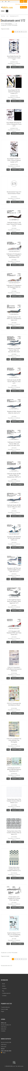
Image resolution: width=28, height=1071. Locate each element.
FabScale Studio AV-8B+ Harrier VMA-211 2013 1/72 (14, 506)
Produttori (4, 988)
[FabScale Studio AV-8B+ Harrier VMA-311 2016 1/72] (8, 391)
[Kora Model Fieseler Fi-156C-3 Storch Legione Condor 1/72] (8, 169)
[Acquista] (9, 1)
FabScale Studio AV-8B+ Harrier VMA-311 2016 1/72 (14, 381)
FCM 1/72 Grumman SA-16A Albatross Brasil (14, 704)
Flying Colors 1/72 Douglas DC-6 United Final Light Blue (14, 898)
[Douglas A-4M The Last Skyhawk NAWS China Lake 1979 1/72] (8, 579)
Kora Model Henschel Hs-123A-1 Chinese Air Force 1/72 (14, 124)
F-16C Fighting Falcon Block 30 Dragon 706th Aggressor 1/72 (14, 601)
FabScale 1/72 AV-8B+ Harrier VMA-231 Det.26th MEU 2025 (14, 350)
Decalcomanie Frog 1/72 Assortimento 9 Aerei (14, 192)
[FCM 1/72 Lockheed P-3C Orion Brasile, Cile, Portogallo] (8, 749)
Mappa (4, 1052)
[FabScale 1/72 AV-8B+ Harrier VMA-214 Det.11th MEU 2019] (8, 453)
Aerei (7, 16)
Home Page (3, 16)
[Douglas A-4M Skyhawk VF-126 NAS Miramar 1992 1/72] (8, 547)
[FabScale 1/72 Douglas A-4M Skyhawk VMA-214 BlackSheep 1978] (8, 265)
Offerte (3, 986)
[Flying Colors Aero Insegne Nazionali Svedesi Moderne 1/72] (8, 878)
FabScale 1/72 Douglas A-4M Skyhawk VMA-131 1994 (14, 287)
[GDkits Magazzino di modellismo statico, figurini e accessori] (7, 7)
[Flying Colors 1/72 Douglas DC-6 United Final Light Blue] (8, 907)
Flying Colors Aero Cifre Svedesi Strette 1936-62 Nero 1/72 (14, 832)
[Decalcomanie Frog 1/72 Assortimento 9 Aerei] (8, 202)
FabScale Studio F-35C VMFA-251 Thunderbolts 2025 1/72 (14, 318)
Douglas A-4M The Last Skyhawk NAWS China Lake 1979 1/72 (14, 569)
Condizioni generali (6, 993)
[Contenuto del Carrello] (6, 1)
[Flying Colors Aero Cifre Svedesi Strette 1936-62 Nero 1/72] (8, 842)
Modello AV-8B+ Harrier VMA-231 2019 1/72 (14, 412)
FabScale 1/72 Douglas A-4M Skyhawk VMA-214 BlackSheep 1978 (14, 255)
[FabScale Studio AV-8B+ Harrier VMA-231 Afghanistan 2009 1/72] (8, 484)
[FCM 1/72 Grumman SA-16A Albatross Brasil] (8, 713)
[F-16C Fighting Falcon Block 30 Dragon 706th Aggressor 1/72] (8, 610)
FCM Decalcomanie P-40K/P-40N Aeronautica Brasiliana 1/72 (14, 769)
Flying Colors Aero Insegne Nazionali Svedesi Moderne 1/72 (14, 868)
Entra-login (17, 4)
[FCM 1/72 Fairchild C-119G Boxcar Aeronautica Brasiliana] (8, 678)
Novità (3, 983)
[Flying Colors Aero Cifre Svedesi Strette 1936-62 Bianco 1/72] (8, 810)
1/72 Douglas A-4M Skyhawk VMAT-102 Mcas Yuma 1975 (14, 632)
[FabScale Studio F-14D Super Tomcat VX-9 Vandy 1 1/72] (8, 233)
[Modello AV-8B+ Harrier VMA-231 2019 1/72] (8, 421)
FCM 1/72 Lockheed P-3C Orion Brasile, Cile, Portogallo (14, 740)
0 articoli (24, 7)
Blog (3, 991)
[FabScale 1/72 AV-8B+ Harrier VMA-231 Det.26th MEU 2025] (8, 359)
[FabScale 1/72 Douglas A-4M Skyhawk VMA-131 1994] (8, 296)
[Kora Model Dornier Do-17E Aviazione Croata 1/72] (8, 67)
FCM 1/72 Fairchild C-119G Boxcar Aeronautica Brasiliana (14, 669)
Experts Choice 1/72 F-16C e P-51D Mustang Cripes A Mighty (14, 934)
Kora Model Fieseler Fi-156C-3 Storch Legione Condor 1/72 (14, 160)
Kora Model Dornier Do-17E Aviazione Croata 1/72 (14, 57)
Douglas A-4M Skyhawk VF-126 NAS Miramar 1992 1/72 (14, 538)
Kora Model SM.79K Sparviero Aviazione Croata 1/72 (14, 91)
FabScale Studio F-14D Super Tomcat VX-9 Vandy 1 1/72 (14, 224)
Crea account (24, 4)
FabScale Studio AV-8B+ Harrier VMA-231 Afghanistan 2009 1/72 (14, 475)
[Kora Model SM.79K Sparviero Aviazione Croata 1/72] (8, 101)
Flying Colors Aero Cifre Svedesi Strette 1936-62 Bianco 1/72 (14, 800)
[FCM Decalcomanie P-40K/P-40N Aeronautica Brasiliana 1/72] (8, 778)
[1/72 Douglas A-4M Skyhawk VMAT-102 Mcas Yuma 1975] (8, 642)
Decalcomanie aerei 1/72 (14, 16)
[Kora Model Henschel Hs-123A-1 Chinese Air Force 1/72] (8, 133)
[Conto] (2, 1)
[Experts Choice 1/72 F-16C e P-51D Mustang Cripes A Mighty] (8, 944)
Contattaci (4, 995)
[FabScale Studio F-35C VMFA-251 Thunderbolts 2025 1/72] (8, 328)
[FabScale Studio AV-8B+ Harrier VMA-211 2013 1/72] (8, 516)
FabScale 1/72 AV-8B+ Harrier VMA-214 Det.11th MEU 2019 (14, 443)
